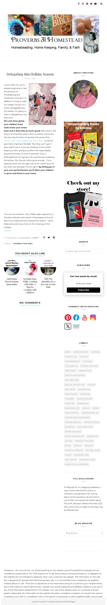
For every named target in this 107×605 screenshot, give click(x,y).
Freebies (69, 399)
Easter (91, 385)
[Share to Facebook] (44, 237)
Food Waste (71, 394)
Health (86, 408)
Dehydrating (72, 380)
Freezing (70, 403)
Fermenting (84, 389)
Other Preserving (74, 436)
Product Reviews (84, 441)
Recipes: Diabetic (74, 450)
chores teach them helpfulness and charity (23, 141)
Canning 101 (71, 357)
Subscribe (83, 290)
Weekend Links (87, 460)
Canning (95, 352)
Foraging (85, 394)
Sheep (68, 455)
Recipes (89, 446)
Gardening (83, 403)
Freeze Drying (84, 399)
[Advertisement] (26, 193)
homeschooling (73, 422)
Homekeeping (72, 413)
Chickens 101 (71, 366)
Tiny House (71, 460)
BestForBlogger (69, 602)
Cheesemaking (72, 361)
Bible (68, 352)
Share (6, 230)
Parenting (92, 436)
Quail (68, 446)
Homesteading (91, 422)
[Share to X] (49, 237)
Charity (84, 357)
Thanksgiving (81, 455)
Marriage (70, 427)
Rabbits (78, 446)
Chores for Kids (23, 243)
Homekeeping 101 (90, 413)
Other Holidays (73, 432)
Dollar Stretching (75, 385)
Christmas (70, 371)
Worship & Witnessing (76, 464)
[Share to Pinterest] (54, 237)
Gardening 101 (72, 408)
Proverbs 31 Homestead (47, 602)
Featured (70, 389)
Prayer (68, 441)
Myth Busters (85, 427)
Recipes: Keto (93, 450)
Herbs (96, 408)
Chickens (87, 361)
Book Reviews (81, 352)
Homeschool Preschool (77, 417)
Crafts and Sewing (75, 375)
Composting (85, 371)
